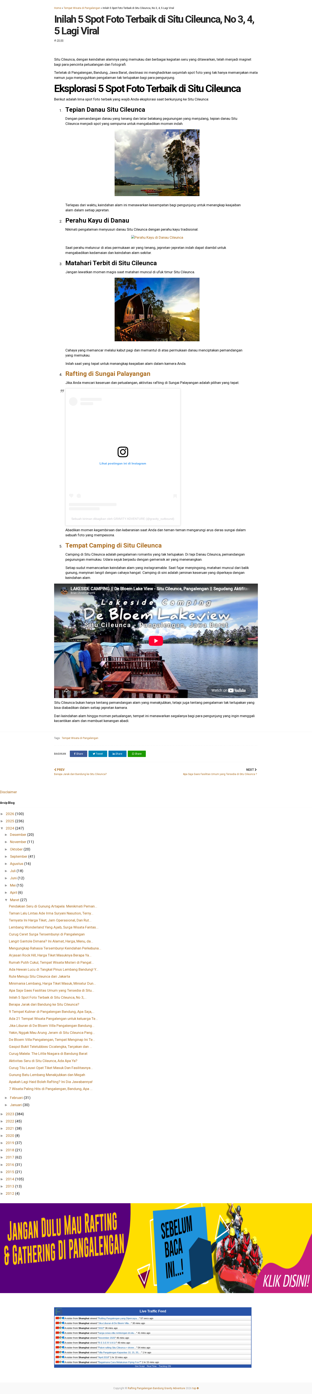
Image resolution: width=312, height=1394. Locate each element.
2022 (10, 1121)
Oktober (17, 849)
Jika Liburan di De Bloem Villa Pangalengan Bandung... (51, 1025)
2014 (10, 1179)
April (14, 892)
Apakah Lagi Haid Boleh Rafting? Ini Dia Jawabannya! (51, 1082)
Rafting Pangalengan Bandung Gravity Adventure (156, 1388)
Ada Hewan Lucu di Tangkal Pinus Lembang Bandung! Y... (53, 969)
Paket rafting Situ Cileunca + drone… (117, 1347)
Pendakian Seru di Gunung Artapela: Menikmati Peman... (53, 906)
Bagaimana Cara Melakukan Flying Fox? (119, 1362)
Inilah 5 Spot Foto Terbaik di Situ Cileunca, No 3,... (48, 997)
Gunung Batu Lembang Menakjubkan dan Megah (47, 1075)
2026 (10, 814)
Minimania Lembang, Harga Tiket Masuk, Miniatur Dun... (52, 983)
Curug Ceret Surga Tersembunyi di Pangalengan (47, 934)
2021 (10, 1128)
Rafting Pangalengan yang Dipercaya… (118, 1318)
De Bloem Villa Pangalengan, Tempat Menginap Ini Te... (52, 1039)
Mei (13, 885)
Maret (15, 900)
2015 (10, 1172)
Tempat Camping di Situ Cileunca (113, 545)
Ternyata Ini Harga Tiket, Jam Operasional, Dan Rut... (50, 920)
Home (57, 8)
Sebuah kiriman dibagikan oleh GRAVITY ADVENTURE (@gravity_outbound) (122, 518)
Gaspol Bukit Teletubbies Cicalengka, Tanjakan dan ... (50, 1046)
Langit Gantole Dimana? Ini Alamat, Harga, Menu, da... (51, 941)
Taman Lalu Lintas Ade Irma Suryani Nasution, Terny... (51, 913)
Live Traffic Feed (153, 1311)
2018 (10, 1150)
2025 (10, 821)
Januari (16, 1105)
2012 (10, 1193)
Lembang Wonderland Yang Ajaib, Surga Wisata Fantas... (53, 927)
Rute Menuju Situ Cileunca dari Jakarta (39, 976)
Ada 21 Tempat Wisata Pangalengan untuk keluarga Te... (53, 1018)
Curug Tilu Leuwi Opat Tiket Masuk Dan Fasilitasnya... (51, 1068)
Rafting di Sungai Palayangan (107, 373)
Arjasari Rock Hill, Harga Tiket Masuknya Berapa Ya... (50, 955)
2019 (10, 1143)
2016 (10, 1165)
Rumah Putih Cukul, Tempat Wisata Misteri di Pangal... (51, 962)
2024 (10, 828)
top (194, 1388)
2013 (10, 1186)
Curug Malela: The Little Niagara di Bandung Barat (48, 1053)
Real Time (152, 1366)
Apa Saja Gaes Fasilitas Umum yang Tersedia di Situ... (51, 990)
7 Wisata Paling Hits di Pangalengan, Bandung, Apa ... (51, 1089)
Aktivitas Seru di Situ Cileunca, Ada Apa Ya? (43, 1061)
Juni (14, 878)
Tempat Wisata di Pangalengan (82, 8)
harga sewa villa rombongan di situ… (117, 1333)
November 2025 (106, 1338)
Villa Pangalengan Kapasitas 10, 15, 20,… (119, 1352)
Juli (13, 871)
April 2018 (103, 1357)
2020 (10, 1135)
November (18, 842)
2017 (10, 1157)
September (19, 856)
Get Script (140, 1366)
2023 (10, 1114)
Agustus (17, 863)
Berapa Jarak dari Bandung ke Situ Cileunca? (44, 1004)
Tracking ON (165, 1366)
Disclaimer (8, 792)
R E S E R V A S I (107, 1342)
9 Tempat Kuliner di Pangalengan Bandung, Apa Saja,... (51, 1011)
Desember (18, 834)
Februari (17, 1098)
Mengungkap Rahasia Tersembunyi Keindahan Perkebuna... (55, 948)
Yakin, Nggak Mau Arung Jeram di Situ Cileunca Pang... (52, 1032)
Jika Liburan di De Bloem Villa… (114, 1323)
